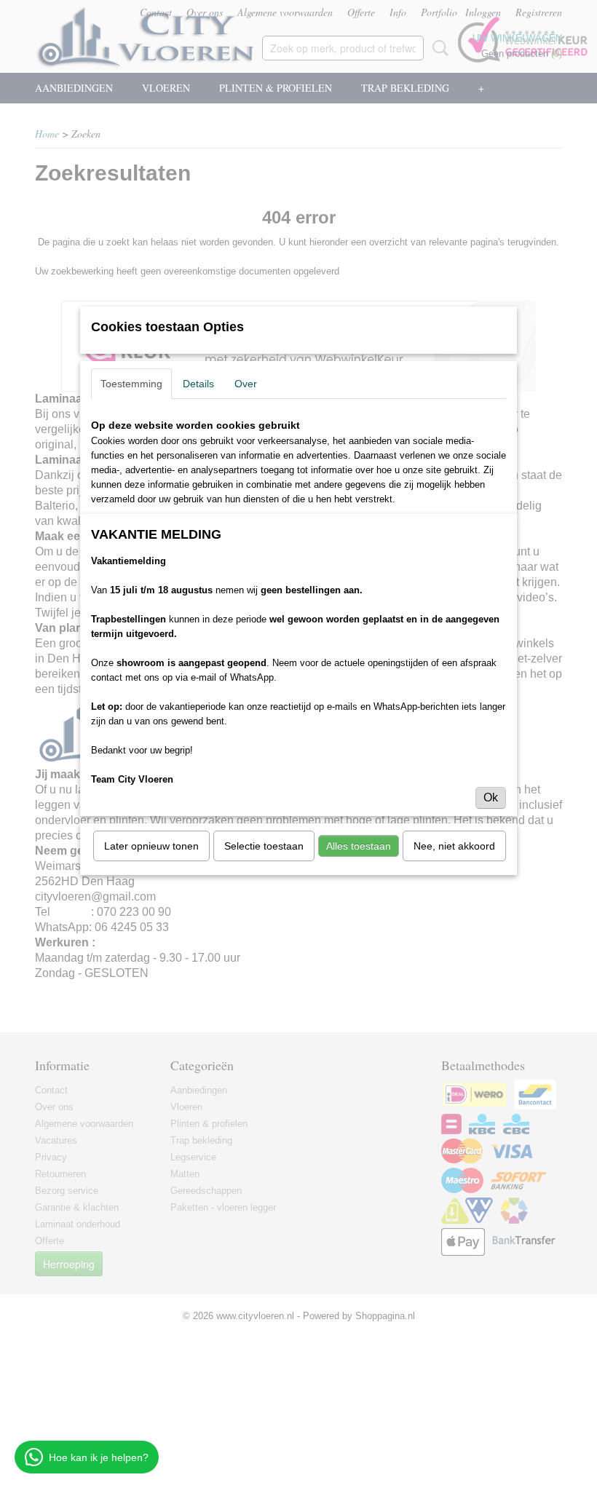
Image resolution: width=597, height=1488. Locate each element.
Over (245, 383)
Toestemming (131, 383)
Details (198, 383)
